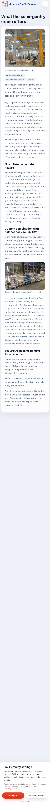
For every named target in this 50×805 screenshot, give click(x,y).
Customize (25, 801)
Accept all (13, 795)
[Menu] (45, 4)
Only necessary (36, 795)
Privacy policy (11, 789)
